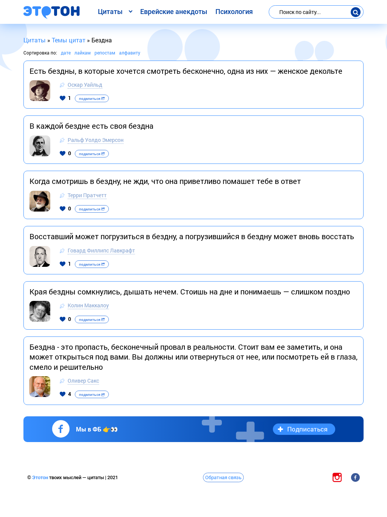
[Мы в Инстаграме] (337, 477)
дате (66, 53)
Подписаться (307, 429)
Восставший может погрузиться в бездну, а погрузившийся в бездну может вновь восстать (191, 236)
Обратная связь (223, 477)
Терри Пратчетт (87, 195)
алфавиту (129, 53)
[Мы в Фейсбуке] (355, 477)
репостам (104, 53)
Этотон (40, 477)
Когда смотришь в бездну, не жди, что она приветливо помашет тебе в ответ (165, 181)
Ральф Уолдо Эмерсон (96, 139)
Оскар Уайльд (85, 84)
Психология (234, 12)
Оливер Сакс (83, 380)
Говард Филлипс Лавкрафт (101, 250)
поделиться (90, 99)
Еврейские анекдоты (173, 12)
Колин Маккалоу (88, 305)
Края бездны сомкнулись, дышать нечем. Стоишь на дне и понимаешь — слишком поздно (189, 291)
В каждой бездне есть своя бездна (91, 126)
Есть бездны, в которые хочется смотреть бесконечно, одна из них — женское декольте (185, 71)
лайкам (82, 53)
